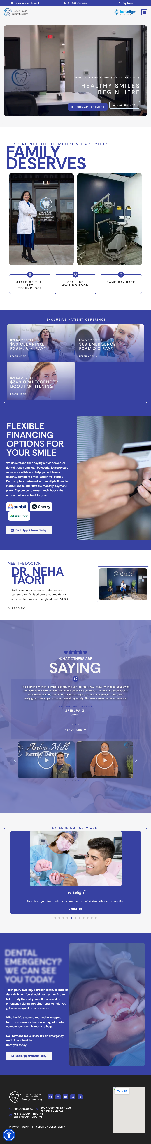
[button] (144, 12)
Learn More (75, 909)
